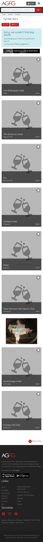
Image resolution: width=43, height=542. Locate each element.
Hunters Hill (6, 427)
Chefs (19, 501)
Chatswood (6, 224)
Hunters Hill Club (11, 425)
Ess (5, 178)
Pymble (17, 14)
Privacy (27, 538)
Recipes (20, 498)
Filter (15, 25)
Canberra (5, 523)
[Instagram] (10, 514)
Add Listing (5, 493)
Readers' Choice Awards (25, 495)
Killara (5, 93)
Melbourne (11, 520)
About (4, 487)
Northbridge (7, 384)
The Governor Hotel (13, 134)
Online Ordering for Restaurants (23, 488)
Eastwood (6, 268)
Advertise (5, 490)
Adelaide (27, 520)
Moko (6, 265)
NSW (3, 14)
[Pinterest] (16, 514)
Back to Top (36, 441)
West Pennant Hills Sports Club (18, 309)
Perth (33, 520)
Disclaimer (34, 538)
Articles (19, 504)
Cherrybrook (7, 311)
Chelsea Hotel (10, 221)
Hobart (11, 523)
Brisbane (19, 520)
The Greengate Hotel (13, 90)
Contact (4, 501)
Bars (5, 25)
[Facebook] (4, 514)
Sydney (10, 14)
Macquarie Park (8, 137)
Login (31, 3)
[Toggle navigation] (38, 3)
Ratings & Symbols (5, 497)
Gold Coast (19, 523)
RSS (3, 504)
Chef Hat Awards (23, 492)
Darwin (38, 520)
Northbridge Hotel (12, 381)
